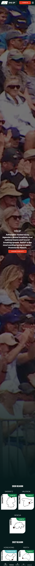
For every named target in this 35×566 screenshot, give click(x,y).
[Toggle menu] (33, 2)
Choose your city (17, 251)
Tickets (25, 2)
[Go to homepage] (9, 2)
